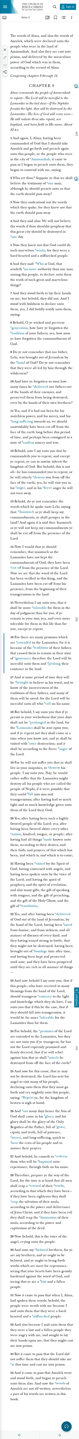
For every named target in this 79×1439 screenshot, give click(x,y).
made (48, 839)
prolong (55, 663)
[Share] (5, 71)
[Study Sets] (47, 17)
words (60, 1383)
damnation (48, 1217)
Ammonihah (40, 159)
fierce (48, 488)
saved (68, 924)
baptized (45, 1161)
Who (40, 263)
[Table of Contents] (4, 17)
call (48, 703)
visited (40, 863)
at (13, 1364)
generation (20, 328)
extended (24, 642)
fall (30, 794)
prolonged (38, 722)
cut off (16, 568)
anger (21, 488)
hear (14, 1143)
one (50, 183)
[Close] (5, 49)
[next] (59, 1435)
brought (22, 682)
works (40, 250)
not (25, 1111)
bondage (40, 951)
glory (49, 1116)
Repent (28, 1097)
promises (46, 1031)
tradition (17, 333)
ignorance (22, 658)
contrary (45, 996)
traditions (41, 648)
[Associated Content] (76, 86)
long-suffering (22, 421)
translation (29, 906)
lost (43, 1281)
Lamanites (25, 727)
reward (35, 1186)
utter (33, 743)
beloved (42, 1250)
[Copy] (5, 65)
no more (30, 269)
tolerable (40, 607)
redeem (61, 1156)
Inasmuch (26, 512)
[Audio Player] (66, 1426)
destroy (39, 477)
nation (16, 834)
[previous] (20, 1435)
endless (28, 442)
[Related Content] (63, 17)
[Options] (71, 17)
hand (21, 362)
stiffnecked (41, 1316)
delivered (41, 386)
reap (14, 1201)
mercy (16, 1137)
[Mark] (5, 57)
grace (61, 1127)
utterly (54, 1057)
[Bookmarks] (55, 17)
